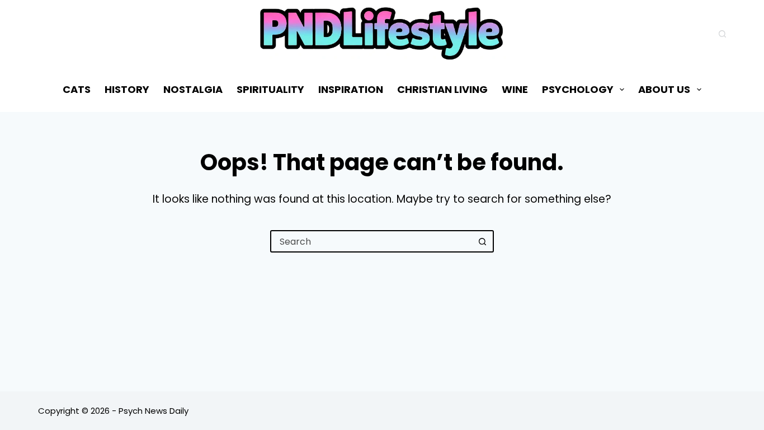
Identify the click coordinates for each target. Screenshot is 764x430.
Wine (515, 89)
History (127, 89)
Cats (77, 89)
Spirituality (270, 89)
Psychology (578, 89)
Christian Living (442, 89)
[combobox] (372, 241)
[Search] (722, 34)
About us (664, 89)
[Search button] (483, 241)
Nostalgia (193, 89)
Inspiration (350, 89)
